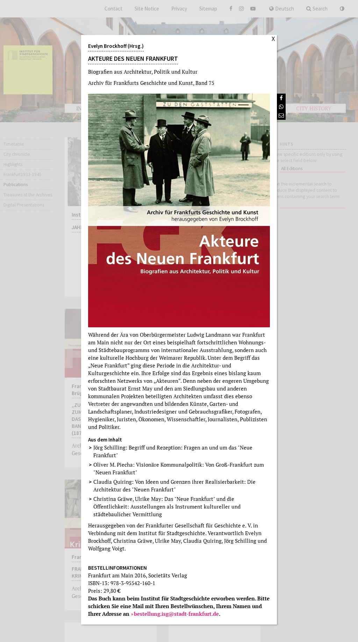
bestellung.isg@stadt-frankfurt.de (176, 613)
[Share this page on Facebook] (281, 98)
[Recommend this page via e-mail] (281, 115)
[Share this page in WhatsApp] (281, 106)
